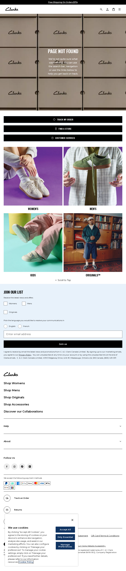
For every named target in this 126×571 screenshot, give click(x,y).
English (12, 326)
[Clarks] (12, 9)
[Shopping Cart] (113, 9)
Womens (13, 303)
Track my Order (65, 119)
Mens (29, 303)
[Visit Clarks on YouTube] (30, 466)
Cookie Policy (26, 562)
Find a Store (65, 128)
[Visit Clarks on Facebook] (7, 466)
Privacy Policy (25, 355)
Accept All (65, 529)
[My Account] (107, 9)
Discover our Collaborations (23, 411)
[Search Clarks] (101, 9)
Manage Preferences (65, 545)
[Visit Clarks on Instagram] (14, 466)
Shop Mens (12, 390)
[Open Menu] (119, 9)
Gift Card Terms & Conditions (105, 535)
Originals (13, 312)
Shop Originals (14, 397)
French (26, 326)
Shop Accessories (16, 404)
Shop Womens (14, 383)
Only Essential (65, 537)
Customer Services (65, 137)
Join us (63, 344)
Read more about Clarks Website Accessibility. (85, 546)
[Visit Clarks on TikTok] (22, 466)
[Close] (72, 520)
